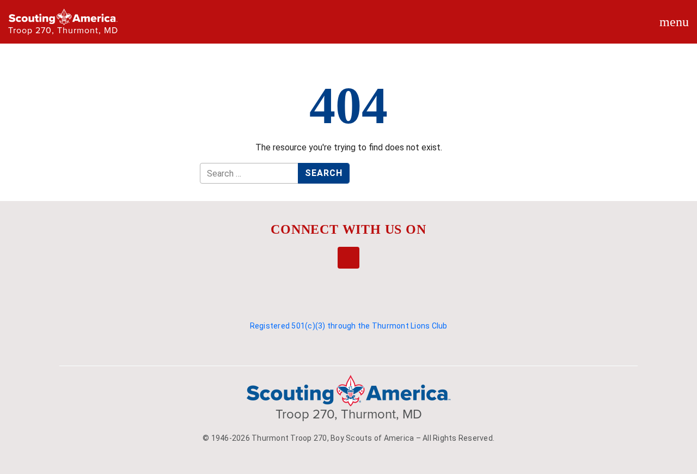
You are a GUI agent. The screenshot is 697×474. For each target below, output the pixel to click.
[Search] (506, 32)
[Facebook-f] (348, 258)
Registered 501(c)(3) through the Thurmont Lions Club (349, 325)
